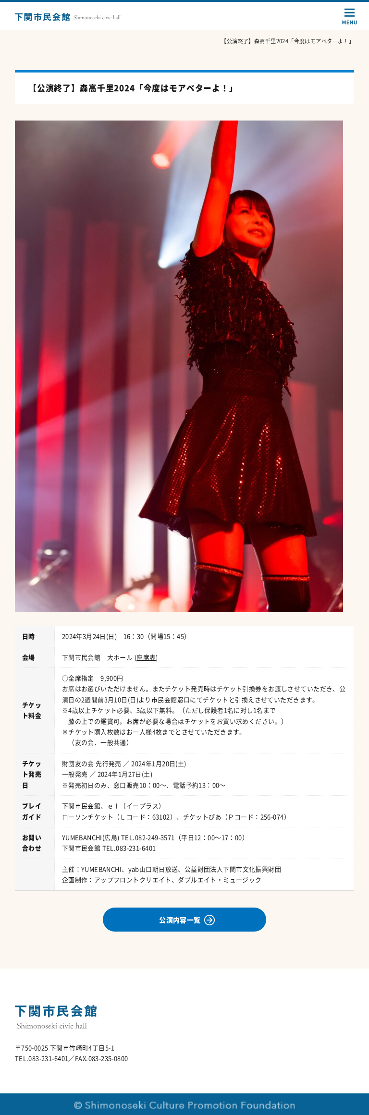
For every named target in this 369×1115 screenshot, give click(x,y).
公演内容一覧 (180, 919)
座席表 (146, 657)
